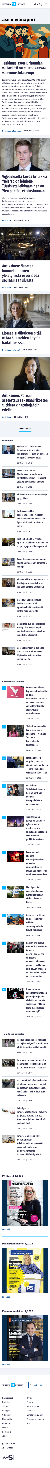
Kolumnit (16, 350)
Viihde (5, 1436)
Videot (5, 1427)
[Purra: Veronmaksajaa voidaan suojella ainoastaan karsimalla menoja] (8, 565)
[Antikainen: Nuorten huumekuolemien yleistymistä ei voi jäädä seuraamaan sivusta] (25, 243)
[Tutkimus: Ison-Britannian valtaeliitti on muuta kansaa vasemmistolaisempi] (25, 41)
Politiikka (6, 131)
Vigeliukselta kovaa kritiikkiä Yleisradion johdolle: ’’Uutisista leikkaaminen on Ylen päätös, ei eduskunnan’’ (24, 183)
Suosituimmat (33, 1406)
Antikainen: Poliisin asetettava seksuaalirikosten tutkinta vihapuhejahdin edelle (25, 402)
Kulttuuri (6, 1423)
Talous (5, 1406)
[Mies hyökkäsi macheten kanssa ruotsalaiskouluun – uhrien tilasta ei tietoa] (15, 897)
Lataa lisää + (25, 428)
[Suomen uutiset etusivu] (13, 4)
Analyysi (6, 1410)
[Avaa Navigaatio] (46, 4)
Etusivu (30, 1402)
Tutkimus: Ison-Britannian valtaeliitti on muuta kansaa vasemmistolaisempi (24, 68)
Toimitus (31, 1410)
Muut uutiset (8, 1419)
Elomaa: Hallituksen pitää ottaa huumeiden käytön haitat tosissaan (22, 338)
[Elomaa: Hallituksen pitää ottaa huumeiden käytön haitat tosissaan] (25, 311)
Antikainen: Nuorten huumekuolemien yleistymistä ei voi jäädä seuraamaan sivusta (20, 273)
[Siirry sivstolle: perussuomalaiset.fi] (12, 1457)
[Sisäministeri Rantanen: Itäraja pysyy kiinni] (8, 499)
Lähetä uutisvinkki (35, 1414)
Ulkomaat (16, 131)
